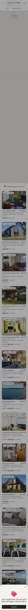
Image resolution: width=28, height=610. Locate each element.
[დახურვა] (25, 586)
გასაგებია (14, 607)
